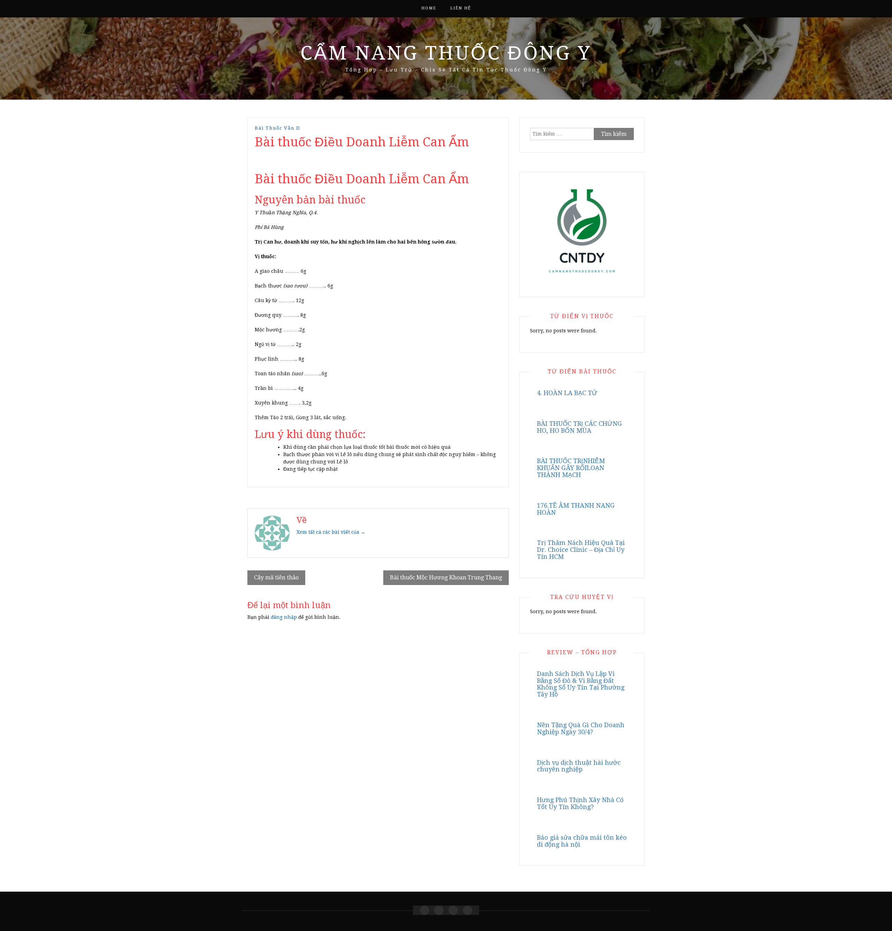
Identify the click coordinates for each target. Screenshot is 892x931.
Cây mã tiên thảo (276, 577)
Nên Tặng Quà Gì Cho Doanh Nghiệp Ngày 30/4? (580, 728)
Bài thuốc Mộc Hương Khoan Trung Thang (446, 577)
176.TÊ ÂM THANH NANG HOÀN (576, 509)
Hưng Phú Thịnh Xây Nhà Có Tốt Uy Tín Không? (580, 803)
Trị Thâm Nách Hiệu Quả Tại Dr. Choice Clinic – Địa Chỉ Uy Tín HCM (581, 549)
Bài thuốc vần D (277, 128)
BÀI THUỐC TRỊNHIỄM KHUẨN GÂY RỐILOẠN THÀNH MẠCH (571, 467)
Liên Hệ (460, 8)
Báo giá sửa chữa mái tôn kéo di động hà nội (582, 841)
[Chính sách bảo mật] (467, 910)
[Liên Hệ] (453, 910)
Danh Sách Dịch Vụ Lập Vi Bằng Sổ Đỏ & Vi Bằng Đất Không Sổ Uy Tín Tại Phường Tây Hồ (580, 684)
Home (428, 8)
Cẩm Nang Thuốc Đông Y (446, 53)
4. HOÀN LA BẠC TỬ (567, 393)
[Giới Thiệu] (439, 910)
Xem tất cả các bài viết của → (331, 532)
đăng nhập (284, 617)
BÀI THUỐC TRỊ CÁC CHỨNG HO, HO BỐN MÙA (579, 427)
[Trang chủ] (424, 910)
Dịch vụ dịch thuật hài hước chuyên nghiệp (579, 766)
